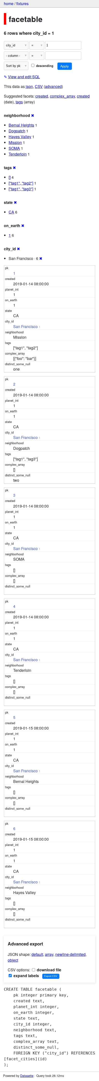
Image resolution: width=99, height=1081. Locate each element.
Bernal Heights (21, 125)
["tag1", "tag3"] (21, 189)
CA (11, 212)
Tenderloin (18, 154)
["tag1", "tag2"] (21, 183)
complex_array (62, 96)
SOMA (14, 148)
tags (19, 102)
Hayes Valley (20, 136)
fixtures (22, 3)
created (41, 96)
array (49, 954)
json (29, 86)
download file (48, 970)
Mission (15, 142)
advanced (53, 86)
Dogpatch (17, 131)
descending (44, 66)
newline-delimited (70, 954)
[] (10, 177)
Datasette (26, 1075)
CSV (39, 86)
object (13, 960)
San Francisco (25, 326)
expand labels (25, 975)
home (8, 3)
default (37, 954)
